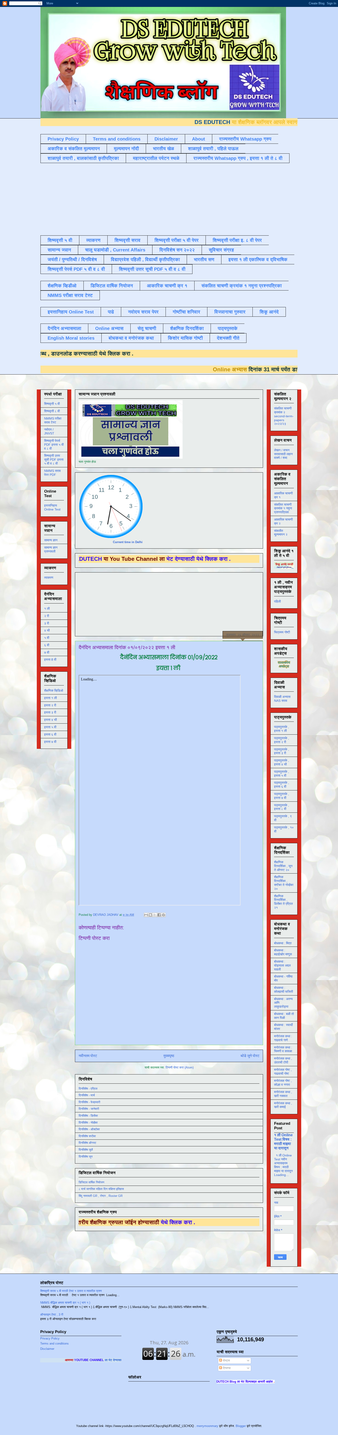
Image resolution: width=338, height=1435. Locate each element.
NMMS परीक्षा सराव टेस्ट (70, 295)
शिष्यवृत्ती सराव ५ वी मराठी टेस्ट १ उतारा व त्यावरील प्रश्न (71, 1291)
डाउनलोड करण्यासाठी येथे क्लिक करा (142, 353)
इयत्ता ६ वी (50, 734)
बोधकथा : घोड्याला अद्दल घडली (282, 965)
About (198, 138)
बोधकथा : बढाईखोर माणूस (283, 952)
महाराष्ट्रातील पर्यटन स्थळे (156, 158)
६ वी (46, 645)
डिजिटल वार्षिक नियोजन (112, 285)
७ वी (46, 652)
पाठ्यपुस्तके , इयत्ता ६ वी (281, 784)
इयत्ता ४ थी (50, 720)
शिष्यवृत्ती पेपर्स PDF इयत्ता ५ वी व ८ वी (54, 444)
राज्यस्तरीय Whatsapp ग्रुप (245, 138)
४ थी (47, 630)
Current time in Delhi (128, 542)
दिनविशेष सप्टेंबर (87, 1136)
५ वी (46, 638)
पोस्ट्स (226, 1360)
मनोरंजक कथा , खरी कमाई (283, 1105)
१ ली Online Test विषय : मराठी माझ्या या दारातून (283, 1141)
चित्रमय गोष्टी (282, 632)
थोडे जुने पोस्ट (250, 1056)
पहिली (277, 601)
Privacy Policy (63, 138)
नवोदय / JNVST (49, 431)
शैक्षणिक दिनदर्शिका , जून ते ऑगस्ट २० (283, 866)
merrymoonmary (207, 1426)
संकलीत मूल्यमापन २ (280, 532)
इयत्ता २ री (50, 705)
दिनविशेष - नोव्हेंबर (88, 1122)
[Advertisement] (152, 198)
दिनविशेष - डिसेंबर (88, 1115)
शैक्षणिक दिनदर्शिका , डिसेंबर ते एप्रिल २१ (283, 901)
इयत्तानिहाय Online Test (71, 311)
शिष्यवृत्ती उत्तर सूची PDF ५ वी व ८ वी (152, 269)
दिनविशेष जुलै (86, 1149)
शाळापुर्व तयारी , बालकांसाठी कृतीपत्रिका (83, 158)
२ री (46, 616)
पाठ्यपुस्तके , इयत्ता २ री (281, 740)
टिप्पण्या (226, 1368)
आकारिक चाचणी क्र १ (167, 285)
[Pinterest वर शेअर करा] (163, 915)
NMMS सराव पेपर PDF (52, 472)
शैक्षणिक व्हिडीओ (62, 285)
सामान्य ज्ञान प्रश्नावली (50, 549)
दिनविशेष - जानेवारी (89, 1109)
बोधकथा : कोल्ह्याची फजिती (283, 989)
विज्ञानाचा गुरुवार (230, 311)
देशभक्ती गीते (228, 338)
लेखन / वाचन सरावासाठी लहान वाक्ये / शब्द (283, 454)
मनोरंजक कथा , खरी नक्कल (283, 1094)
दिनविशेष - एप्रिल (88, 1088)
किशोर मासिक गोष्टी (185, 338)
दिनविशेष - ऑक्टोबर (89, 1129)
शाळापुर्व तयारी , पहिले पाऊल (213, 148)
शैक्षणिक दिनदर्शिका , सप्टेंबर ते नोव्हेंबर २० (283, 882)
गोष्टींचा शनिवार (186, 311)
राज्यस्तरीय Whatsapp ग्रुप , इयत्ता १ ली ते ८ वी (237, 158)
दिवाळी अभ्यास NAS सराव (282, 698)
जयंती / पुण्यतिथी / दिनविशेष (72, 259)
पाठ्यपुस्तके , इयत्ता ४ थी (281, 762)
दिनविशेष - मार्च (87, 1095)
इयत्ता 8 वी (50, 659)
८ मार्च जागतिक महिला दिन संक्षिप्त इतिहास (101, 1189)
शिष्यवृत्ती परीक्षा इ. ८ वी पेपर (237, 240)
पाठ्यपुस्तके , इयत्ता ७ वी (281, 796)
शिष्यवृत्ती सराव (127, 240)
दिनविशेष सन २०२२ (177, 249)
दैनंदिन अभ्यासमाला (64, 328)
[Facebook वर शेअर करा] (159, 915)
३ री (46, 623)
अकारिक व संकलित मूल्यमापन (74, 148)
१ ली (47, 608)
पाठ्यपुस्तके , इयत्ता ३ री (281, 751)
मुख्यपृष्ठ (168, 1056)
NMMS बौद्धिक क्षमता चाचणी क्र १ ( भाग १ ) (65, 1302)
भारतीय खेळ (163, 148)
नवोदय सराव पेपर (143, 311)
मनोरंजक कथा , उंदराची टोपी (283, 1060)
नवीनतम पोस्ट (88, 1056)
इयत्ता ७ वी (50, 742)
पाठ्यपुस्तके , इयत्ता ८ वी (281, 807)
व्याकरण (93, 240)
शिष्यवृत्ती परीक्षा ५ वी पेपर (177, 240)
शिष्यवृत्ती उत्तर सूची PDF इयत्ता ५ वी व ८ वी (53, 459)
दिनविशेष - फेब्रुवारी (89, 1102)
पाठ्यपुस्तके (228, 328)
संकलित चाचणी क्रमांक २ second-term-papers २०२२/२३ (284, 416)
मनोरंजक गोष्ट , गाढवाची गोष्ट (283, 1071)
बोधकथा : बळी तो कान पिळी (284, 1016)
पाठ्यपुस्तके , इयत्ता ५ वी (281, 773)
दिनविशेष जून (85, 1156)
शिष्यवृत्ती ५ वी (60, 240)
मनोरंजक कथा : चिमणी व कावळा (283, 1049)
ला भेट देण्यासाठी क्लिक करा (68, 1360)
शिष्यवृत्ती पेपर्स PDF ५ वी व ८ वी (76, 269)
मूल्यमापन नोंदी (126, 148)
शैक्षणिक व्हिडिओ (53, 690)
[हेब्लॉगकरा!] (150, 915)
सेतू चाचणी (146, 328)
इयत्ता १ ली (50, 698)
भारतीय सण (204, 259)
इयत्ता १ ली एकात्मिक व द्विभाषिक (257, 259)
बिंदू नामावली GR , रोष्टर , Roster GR (101, 1196)
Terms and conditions (116, 138)
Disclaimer (166, 138)
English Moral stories (71, 338)
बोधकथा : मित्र (283, 943)
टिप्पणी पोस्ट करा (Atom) (180, 1067)
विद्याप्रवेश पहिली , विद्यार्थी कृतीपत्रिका (145, 259)
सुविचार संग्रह (221, 249)
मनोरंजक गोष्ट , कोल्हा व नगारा (283, 1082)
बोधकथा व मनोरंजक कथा (131, 338)
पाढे (111, 311)
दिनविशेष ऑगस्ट (87, 1143)
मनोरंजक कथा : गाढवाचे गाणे (283, 1038)
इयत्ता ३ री (50, 712)
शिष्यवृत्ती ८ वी (52, 411)
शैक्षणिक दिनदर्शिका (187, 328)
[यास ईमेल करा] (146, 915)
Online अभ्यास (109, 328)
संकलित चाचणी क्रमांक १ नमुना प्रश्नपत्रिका (241, 285)
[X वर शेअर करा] (154, 915)
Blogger (241, 1426)
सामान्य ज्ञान (59, 249)
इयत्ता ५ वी (50, 727)
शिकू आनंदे (269, 311)
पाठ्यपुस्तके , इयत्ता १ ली (281, 729)
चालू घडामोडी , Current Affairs (115, 249)
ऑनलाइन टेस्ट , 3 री (51, 1314)
